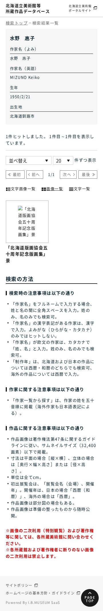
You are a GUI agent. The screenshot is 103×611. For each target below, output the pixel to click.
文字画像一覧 (23, 188)
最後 (86, 174)
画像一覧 (54, 188)
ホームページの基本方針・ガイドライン (40, 593)
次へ (67, 174)
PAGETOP (90, 599)
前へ (36, 174)
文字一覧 (82, 188)
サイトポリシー (19, 585)
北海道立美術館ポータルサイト (80, 8)
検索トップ (17, 23)
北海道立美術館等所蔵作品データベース (28, 8)
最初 (17, 174)
